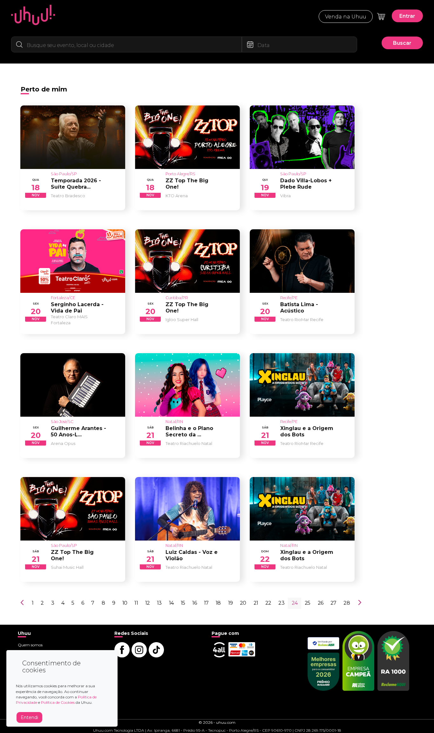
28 (346, 603)
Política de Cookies (58, 702)
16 (194, 603)
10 (124, 603)
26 (320, 603)
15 (183, 603)
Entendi (29, 717)
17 (206, 603)
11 (136, 603)
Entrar (407, 16)
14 (171, 603)
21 (256, 603)
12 (147, 603)
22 (268, 603)
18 (218, 603)
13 (159, 603)
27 (333, 603)
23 (281, 603)
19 (230, 603)
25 (307, 603)
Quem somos (30, 644)
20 (243, 603)
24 (294, 603)
